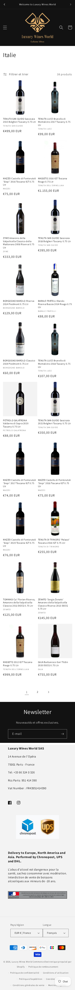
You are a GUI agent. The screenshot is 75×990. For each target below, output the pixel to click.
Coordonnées (53, 979)
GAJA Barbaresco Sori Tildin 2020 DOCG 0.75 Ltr (53, 664)
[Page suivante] (48, 692)
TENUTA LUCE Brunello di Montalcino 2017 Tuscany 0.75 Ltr (54, 121)
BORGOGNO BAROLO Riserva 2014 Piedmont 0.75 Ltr (18, 302)
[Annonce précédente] (4, 4)
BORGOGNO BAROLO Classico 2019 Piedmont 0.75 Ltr (19, 362)
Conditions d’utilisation (56, 972)
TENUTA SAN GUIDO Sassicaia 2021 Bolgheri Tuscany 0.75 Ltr (54, 422)
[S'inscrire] (62, 734)
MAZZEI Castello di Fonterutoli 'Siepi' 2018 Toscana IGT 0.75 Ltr (54, 483)
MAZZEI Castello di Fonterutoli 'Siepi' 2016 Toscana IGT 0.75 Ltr (19, 181)
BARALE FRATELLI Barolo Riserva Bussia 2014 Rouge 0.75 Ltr (55, 304)
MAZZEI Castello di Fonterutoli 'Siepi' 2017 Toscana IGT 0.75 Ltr (19, 483)
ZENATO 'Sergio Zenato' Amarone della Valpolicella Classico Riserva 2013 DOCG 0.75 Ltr (53, 604)
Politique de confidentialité (24, 972)
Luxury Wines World (22, 961)
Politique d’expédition (30, 979)
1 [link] (27, 692)
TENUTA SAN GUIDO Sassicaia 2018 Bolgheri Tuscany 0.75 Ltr (54, 240)
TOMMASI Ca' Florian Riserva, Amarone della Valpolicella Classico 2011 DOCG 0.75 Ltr (19, 602)
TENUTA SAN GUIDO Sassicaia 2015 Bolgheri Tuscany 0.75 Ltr (19, 120)
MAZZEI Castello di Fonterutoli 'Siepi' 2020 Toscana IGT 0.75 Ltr (19, 542)
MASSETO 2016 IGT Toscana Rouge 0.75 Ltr (52, 180)
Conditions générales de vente (28, 985)
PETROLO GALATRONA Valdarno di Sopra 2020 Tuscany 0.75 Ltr (15, 423)
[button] (5, 27)
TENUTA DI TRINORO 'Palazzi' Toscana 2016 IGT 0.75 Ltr (54, 541)
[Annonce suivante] (70, 4)
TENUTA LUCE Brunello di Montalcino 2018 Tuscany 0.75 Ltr (54, 363)
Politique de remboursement (43, 966)
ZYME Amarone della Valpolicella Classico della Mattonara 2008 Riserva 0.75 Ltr (18, 243)
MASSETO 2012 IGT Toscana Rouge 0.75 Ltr (17, 664)
